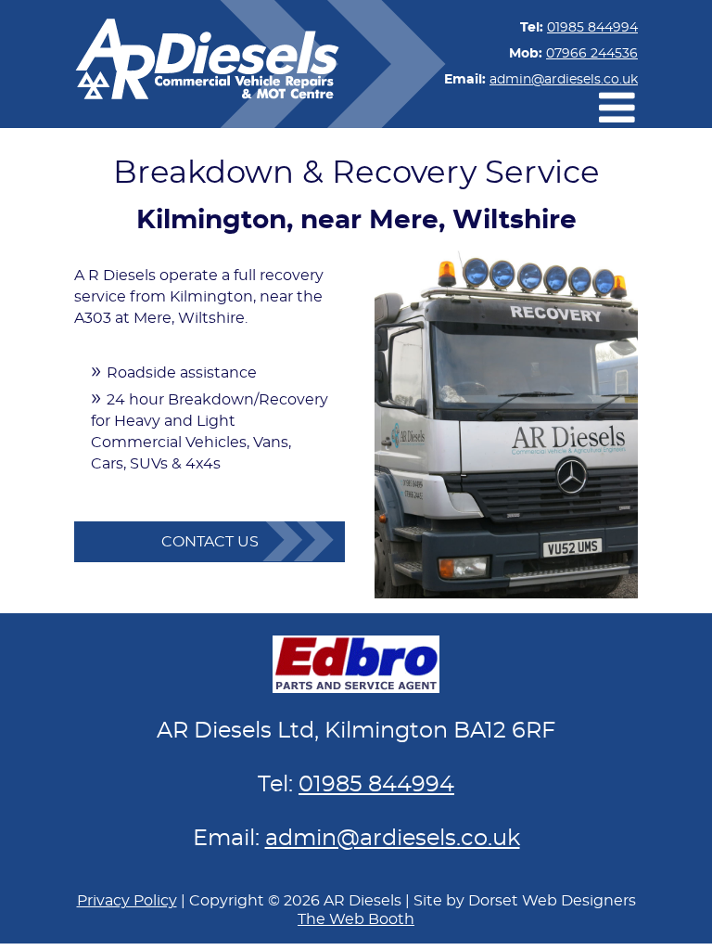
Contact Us (210, 541)
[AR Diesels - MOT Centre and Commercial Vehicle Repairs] (206, 63)
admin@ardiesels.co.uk (564, 79)
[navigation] (623, 107)
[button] (617, 107)
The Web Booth (356, 919)
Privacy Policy (127, 900)
